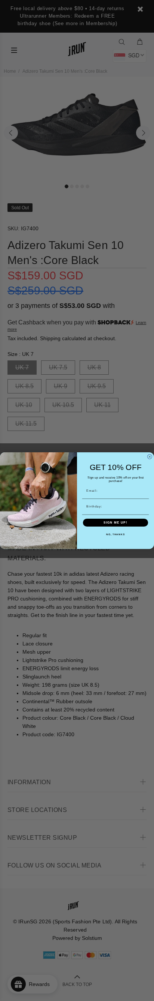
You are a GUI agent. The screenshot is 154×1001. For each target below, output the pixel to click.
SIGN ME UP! (115, 522)
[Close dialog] (149, 456)
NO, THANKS (115, 534)
